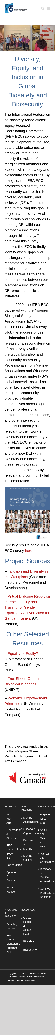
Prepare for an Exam (44, 818)
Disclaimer (30, 981)
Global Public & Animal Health (27, 926)
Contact (10, 981)
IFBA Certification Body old (10, 851)
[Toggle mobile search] (42, 8)
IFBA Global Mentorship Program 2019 (10, 943)
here (28, 551)
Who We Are (9, 818)
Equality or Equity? (23, 653)
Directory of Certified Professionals (44, 875)
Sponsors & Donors (10, 876)
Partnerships (10, 864)
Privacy (19, 981)
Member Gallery (27, 857)
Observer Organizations (27, 831)
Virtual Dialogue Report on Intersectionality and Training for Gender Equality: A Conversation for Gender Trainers (27, 607)
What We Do (10, 889)
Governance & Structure (10, 834)
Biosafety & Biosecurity (27, 945)
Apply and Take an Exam (43, 838)
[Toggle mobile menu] (48, 8)
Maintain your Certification (44, 857)
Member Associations (27, 819)
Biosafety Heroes (10, 926)
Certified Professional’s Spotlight (44, 892)
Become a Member (27, 844)
